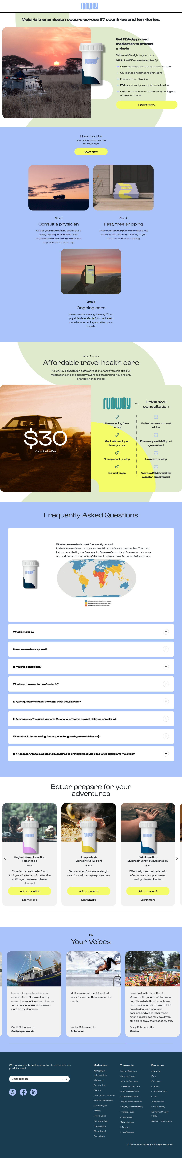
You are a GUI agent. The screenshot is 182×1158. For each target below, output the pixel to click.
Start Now (91, 151)
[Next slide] (176, 858)
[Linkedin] (33, 1092)
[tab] (15, 912)
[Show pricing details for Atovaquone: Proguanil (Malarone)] (156, 60)
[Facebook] (23, 1092)
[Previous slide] (5, 858)
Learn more (29, 899)
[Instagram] (12, 1092)
